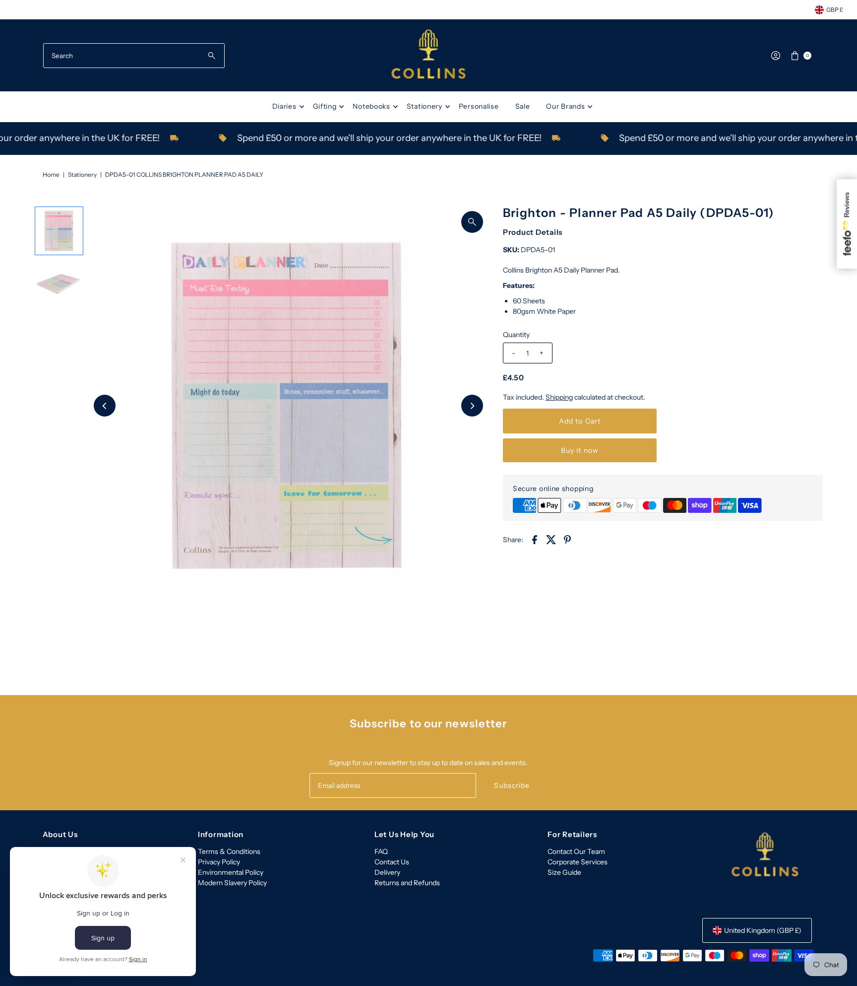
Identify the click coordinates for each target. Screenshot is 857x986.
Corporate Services (578, 861)
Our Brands (565, 106)
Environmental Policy (230, 872)
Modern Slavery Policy (232, 882)
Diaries (284, 106)
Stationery (424, 106)
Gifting (325, 106)
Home (51, 174)
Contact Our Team (576, 851)
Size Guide (564, 872)
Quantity (516, 334)
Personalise (479, 106)
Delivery (387, 872)
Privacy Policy (219, 861)
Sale (522, 106)
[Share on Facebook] (534, 539)
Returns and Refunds (407, 882)
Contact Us (391, 861)
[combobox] (134, 55)
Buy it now (580, 450)
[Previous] (105, 406)
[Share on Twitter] (551, 539)
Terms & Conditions (229, 851)
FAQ (381, 851)
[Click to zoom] (472, 222)
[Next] (472, 406)
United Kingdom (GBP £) (762, 930)
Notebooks (371, 106)
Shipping (559, 397)
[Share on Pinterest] (567, 539)
